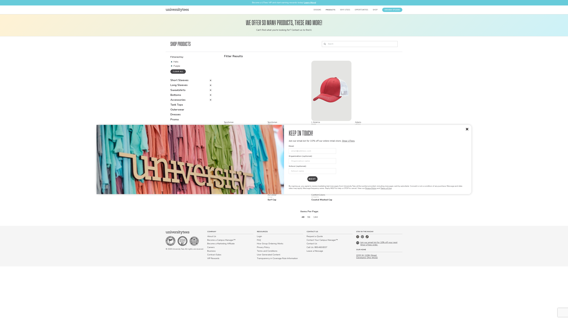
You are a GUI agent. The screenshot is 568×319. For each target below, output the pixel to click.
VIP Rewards (213, 258)
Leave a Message (315, 251)
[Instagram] (358, 237)
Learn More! (310, 2)
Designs (317, 10)
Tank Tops (176, 104)
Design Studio (392, 10)
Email (291, 146)
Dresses (175, 114)
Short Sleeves (179, 80)
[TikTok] (367, 237)
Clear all (178, 71)
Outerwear (177, 109)
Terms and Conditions (267, 251)
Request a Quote (315, 236)
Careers (211, 247)
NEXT (312, 179)
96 (308, 217)
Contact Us (312, 243)
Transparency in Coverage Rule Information (277, 258)
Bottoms (175, 95)
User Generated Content (268, 254)
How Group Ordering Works (270, 243)
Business (211, 251)
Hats (175, 61)
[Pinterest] (362, 237)
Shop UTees (348, 141)
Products (330, 10)
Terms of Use (386, 188)
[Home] (177, 10)
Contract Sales (214, 254)
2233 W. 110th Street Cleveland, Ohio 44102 (367, 256)
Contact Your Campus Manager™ (322, 240)
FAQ (259, 240)
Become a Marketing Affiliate (221, 243)
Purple (176, 66)
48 (302, 217)
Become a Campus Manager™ (221, 240)
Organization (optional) (300, 156)
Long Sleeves (179, 85)
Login (259, 236)
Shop (375, 10)
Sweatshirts (177, 90)
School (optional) (297, 166)
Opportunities (361, 10)
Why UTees (345, 10)
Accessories (177, 100)
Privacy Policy (370, 188)
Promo (174, 119)
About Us (211, 236)
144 (315, 217)
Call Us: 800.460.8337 (317, 247)
